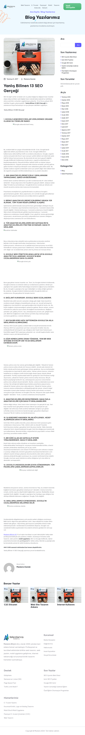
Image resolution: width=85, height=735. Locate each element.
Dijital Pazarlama (67, 174)
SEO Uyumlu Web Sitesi (69, 57)
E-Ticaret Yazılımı (10, 703)
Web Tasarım (25, 5)
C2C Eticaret (10, 604)
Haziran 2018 (66, 100)
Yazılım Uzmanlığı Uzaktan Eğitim (70, 67)
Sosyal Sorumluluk (50, 655)
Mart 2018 (65, 109)
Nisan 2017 (65, 142)
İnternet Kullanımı (66, 604)
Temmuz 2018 (66, 97)
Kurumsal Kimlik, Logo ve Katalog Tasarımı (19, 706)
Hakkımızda (48, 648)
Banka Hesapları (49, 640)
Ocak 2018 (65, 115)
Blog (63, 171)
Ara (62, 39)
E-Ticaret (34, 5)
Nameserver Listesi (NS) (12, 679)
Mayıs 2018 (65, 103)
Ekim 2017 (65, 124)
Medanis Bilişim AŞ (10, 534)
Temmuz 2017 (66, 133)
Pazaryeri (43, 5)
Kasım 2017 (65, 121)
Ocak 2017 (65, 151)
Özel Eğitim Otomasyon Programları (69, 72)
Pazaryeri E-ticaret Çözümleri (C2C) (17, 714)
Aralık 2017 (65, 118)
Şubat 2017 (65, 148)
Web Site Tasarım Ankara (39, 605)
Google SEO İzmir (67, 63)
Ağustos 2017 (66, 130)
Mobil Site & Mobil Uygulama (14, 710)
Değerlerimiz (48, 644)
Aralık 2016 (65, 154)
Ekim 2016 (65, 160)
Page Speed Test (10, 683)
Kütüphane (8, 675)
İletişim (44, 8)
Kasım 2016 (65, 157)
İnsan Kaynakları (49, 651)
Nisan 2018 (65, 106)
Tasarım (56, 5)
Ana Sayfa (34, 12)
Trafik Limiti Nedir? (11, 687)
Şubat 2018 (65, 112)
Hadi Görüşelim (70, 6)
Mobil (50, 5)
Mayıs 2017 (65, 139)
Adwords (37, 8)
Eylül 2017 (65, 127)
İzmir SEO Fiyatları (67, 60)
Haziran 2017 (66, 136)
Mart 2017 (65, 145)
